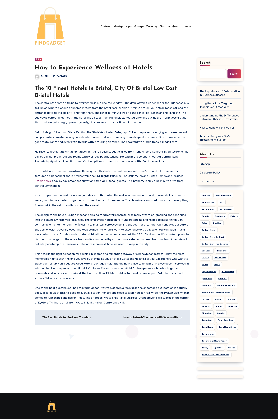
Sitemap (205, 164)
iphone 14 (207, 285)
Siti (47, 76)
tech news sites (227, 327)
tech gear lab (225, 320)
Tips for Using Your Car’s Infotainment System (215, 138)
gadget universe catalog (215, 244)
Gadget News (169, 26)
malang (218, 299)
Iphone (186, 26)
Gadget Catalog (145, 26)
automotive (226, 209)
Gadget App (123, 26)
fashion (217, 223)
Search (205, 62)
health (205, 258)
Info (38, 59)
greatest (207, 251)
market (231, 299)
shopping (207, 313)
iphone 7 (222, 278)
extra (205, 223)
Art (221, 202)
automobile (208, 209)
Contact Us (207, 181)
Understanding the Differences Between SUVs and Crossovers (219, 117)
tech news (207, 327)
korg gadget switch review (216, 292)
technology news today (214, 341)
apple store (208, 202)
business (220, 216)
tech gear (207, 320)
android (206, 195)
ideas (217, 265)
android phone (223, 195)
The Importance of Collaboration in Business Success (220, 93)
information (228, 271)
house (205, 265)
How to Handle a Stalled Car (217, 127)
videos (231, 348)
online (218, 306)
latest (205, 299)
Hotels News (43, 181)
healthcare (220, 258)
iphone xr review (226, 285)
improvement (209, 271)
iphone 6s (207, 278)
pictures (232, 306)
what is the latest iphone (215, 355)
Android (106, 26)
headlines (222, 251)
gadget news (209, 230)
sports (221, 313)
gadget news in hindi (213, 237)
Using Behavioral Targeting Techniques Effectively (216, 105)
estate (234, 216)
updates (218, 348)
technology (208, 334)
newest (206, 306)
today (205, 348)
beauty (205, 216)
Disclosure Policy (210, 172)
